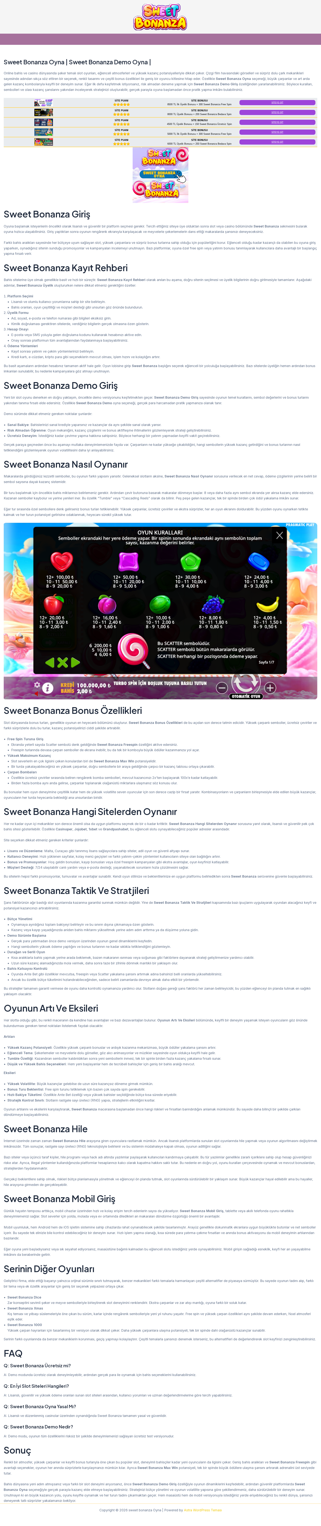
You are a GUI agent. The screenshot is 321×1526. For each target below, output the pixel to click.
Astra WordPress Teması (203, 1510)
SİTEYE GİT (277, 102)
